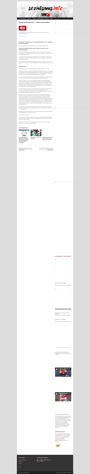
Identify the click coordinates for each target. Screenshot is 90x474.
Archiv (20, 467)
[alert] (63, 321)
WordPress (65, 472)
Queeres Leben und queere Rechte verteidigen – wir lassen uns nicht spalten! (47, 138)
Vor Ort (34, 18)
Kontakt (47, 18)
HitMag (70, 472)
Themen (29, 18)
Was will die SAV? (23, 18)
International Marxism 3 (66, 315)
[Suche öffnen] (70, 18)
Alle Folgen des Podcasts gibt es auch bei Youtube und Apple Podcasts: (62, 353)
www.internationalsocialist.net (65, 417)
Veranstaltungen (40, 18)
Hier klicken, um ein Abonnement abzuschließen (63, 285)
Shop (51, 18)
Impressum (20, 461)
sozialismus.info (26, 472)
